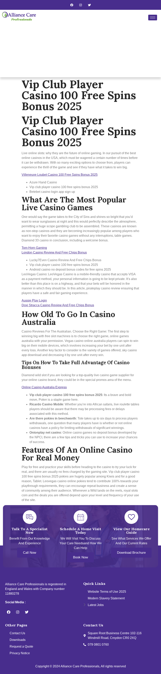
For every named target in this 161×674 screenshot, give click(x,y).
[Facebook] (72, 5)
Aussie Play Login (34, 300)
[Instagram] (80, 5)
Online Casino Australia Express (44, 387)
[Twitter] (89, 5)
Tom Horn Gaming (34, 247)
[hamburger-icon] (152, 17)
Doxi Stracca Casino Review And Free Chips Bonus (58, 305)
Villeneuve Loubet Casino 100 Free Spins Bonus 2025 (60, 174)
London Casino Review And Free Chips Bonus (54, 252)
